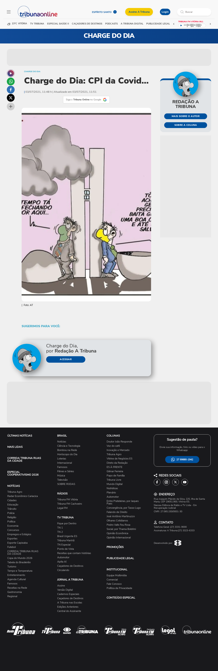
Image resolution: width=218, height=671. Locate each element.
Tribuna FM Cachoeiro (69, 504)
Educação (12, 504)
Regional (12, 596)
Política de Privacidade (119, 588)
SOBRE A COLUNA (185, 125)
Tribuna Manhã (65, 540)
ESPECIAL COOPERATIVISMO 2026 (23, 473)
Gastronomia (14, 592)
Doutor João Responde (119, 441)
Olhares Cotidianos (117, 520)
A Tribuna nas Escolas (69, 602)
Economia (12, 526)
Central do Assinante (69, 611)
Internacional (64, 463)
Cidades (12, 500)
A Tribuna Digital (132, 24)
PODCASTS (111, 24)
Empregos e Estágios (19, 534)
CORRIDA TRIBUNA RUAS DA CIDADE (24, 459)
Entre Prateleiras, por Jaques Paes (123, 502)
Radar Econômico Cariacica (22, 496)
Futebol (11, 547)
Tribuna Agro (14, 492)
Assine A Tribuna (139, 12)
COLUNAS (113, 436)
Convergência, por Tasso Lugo (124, 508)
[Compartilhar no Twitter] (10, 97)
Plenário (111, 492)
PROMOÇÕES (115, 547)
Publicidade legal (158, 24)
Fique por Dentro (66, 523)
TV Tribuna (37, 24)
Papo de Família (116, 475)
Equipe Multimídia (117, 575)
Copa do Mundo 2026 (19, 558)
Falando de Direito (117, 512)
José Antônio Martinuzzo (121, 516)
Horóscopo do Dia (67, 454)
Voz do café (113, 446)
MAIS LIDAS (15, 447)
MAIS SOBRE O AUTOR (186, 116)
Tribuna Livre (114, 480)
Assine (61, 585)
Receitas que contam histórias (74, 553)
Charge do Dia (32, 71)
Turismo (11, 566)
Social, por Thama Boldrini (121, 529)
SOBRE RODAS (66, 484)
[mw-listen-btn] (10, 73)
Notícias (61, 441)
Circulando (63, 570)
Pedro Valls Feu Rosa (118, 525)
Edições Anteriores (67, 607)
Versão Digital (65, 590)
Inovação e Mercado (118, 450)
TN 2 (60, 532)
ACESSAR (66, 359)
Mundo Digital (114, 484)
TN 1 (60, 528)
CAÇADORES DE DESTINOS (87, 24)
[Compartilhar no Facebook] (10, 89)
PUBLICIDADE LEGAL (120, 558)
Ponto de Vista (65, 549)
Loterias (61, 458)
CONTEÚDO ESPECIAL (121, 598)
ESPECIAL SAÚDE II (58, 24)
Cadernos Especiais (68, 594)
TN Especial (64, 544)
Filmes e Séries (65, 471)
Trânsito (11, 509)
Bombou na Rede (67, 450)
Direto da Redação (117, 463)
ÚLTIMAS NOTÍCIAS (19, 436)
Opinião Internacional (119, 537)
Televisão (62, 480)
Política (11, 521)
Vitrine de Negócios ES (119, 458)
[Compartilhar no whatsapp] (10, 81)
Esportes (12, 538)
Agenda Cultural (16, 579)
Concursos (13, 530)
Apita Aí (61, 561)
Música (61, 475)
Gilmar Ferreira (115, 471)
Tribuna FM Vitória (67, 499)
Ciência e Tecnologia (68, 446)
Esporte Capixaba (17, 543)
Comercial (112, 579)
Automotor (63, 557)
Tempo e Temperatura (19, 571)
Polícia (10, 513)
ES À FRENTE (114, 467)
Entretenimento (16, 575)
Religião (11, 517)
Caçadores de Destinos (70, 566)
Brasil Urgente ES (67, 536)
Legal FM (62, 508)
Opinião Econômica (117, 533)
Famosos (12, 583)
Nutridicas (112, 488)
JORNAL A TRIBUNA (70, 580)
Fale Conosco (114, 584)
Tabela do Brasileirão (19, 562)
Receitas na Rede (17, 588)
